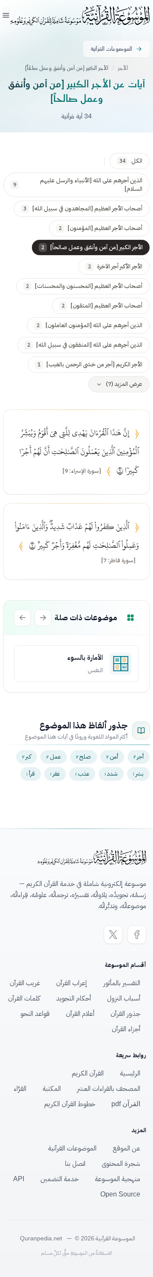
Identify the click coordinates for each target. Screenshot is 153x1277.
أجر (138, 756)
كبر (26, 756)
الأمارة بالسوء (85, 658)
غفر (55, 773)
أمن (112, 756)
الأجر (123, 68)
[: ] (81, 471)
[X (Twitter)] (113, 934)
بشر (138, 773)
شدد (111, 773)
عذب (82, 773)
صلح (83, 756)
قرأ (30, 773)
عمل (53, 756)
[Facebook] (137, 934)
